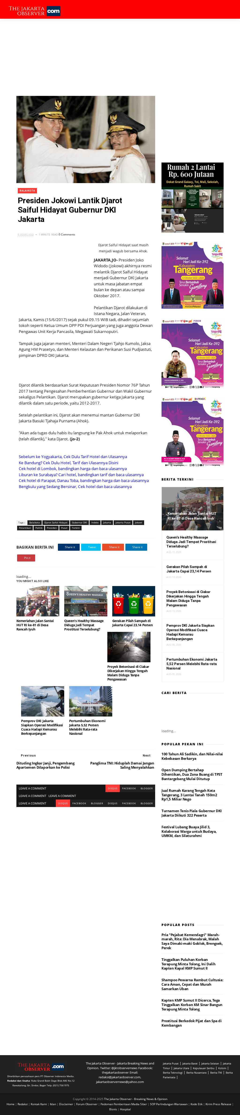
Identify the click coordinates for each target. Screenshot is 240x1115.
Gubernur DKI (79, 522)
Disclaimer (66, 1104)
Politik (38, 527)
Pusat (64, 527)
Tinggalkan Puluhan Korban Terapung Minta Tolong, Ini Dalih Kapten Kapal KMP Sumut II (188, 964)
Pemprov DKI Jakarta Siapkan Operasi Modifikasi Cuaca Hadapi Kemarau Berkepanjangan (42, 727)
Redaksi (23, 1104)
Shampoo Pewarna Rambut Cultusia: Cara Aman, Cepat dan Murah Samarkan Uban (192, 984)
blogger (147, 788)
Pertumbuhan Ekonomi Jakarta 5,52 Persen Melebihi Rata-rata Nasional (87, 727)
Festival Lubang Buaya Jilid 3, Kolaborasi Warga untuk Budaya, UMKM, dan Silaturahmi (189, 831)
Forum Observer (87, 1104)
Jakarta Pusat (123, 522)
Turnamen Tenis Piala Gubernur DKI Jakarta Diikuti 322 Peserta (191, 813)
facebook (129, 788)
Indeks (95, 522)
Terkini (76, 527)
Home (11, 1104)
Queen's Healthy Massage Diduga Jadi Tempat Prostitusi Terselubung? (84, 625)
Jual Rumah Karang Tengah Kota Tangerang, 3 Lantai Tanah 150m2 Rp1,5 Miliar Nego (189, 795)
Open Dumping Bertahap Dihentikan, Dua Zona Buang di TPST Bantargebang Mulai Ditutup (191, 774)
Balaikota (27, 190)
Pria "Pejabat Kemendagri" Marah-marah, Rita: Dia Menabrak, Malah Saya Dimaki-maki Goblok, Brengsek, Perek (191, 941)
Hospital (125, 1109)
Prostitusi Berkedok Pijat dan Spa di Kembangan (191, 1023)
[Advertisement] (120, 54)
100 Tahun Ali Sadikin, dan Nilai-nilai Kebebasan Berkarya (192, 756)
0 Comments (67, 234)
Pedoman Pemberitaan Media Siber (124, 1104)
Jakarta (107, 522)
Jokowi (138, 522)
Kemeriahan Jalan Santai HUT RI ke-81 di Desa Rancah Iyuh (35, 625)
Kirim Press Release (219, 1104)
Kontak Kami (39, 1104)
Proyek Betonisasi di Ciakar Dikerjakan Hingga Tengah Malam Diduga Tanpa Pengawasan (128, 672)
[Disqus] (85, 865)
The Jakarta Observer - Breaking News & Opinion (135, 1099)
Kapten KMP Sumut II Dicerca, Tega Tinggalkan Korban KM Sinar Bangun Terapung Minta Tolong (191, 1004)
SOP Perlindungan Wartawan (169, 1104)
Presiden (52, 527)
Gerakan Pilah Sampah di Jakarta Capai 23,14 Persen (132, 623)
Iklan (53, 1104)
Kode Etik (197, 1104)
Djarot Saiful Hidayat (56, 522)
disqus (112, 788)
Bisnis (113, 1109)
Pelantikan (25, 527)
